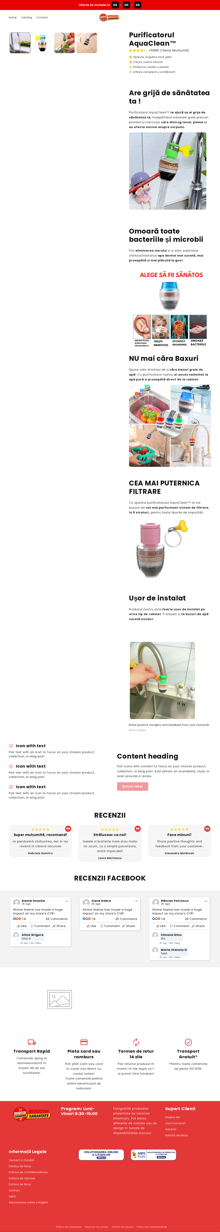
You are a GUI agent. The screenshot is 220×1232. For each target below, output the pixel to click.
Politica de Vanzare (22, 1178)
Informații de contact (96, 1227)
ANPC (12, 1196)
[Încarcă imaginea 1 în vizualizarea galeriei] (20, 43)
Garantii (170, 1129)
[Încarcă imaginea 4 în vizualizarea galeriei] (87, 43)
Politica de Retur (20, 1166)
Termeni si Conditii (21, 1160)
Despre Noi (172, 1117)
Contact (14, 1190)
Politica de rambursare (68, 1227)
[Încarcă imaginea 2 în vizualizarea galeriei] (42, 43)
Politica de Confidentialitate (28, 1172)
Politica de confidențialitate (152, 1227)
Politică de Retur (176, 1135)
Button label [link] (132, 786)
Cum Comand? (175, 1123)
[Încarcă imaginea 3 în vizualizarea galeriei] (64, 43)
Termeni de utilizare (122, 1227)
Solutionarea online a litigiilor (28, 1202)
